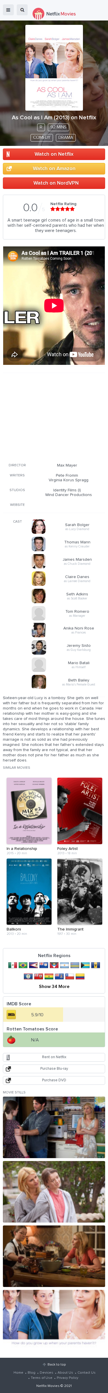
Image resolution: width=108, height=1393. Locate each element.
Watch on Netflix (54, 154)
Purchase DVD (54, 1080)
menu (8, 9)
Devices (46, 1373)
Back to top (57, 1364)
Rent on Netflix (54, 1057)
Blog (31, 1373)
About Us (65, 1373)
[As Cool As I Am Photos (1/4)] (54, 1127)
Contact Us (86, 1373)
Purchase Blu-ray (54, 1069)
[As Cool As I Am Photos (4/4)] (54, 1320)
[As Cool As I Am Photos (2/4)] (54, 1192)
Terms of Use (41, 1378)
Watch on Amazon (54, 168)
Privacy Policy (67, 1378)
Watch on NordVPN (56, 183)
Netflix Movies (48, 1386)
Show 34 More (54, 986)
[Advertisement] (54, 417)
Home (18, 1373)
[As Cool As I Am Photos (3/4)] (54, 1256)
